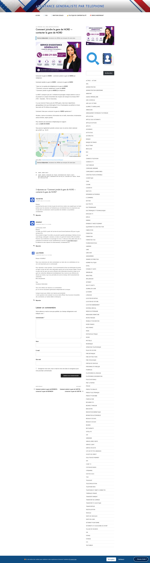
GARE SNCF (45, 172)
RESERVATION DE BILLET (58, 176)
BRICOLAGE (89, 149)
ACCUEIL (38, 15)
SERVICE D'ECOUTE (91, 448)
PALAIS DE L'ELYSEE (91, 350)
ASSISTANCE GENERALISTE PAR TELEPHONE (70, 6)
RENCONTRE (89, 409)
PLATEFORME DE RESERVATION (94, 376)
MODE (87, 331)
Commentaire (40, 317)
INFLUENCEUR (89, 279)
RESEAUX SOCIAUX (91, 418)
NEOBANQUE (89, 344)
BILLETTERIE (89, 145)
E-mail (38, 350)
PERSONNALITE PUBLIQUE (93, 366)
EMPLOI (88, 217)
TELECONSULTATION (91, 483)
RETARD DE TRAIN (70, 176)
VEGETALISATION (90, 509)
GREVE (44, 175)
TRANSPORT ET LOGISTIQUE (93, 503)
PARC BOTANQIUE (90, 353)
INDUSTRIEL (89, 275)
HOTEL (88, 266)
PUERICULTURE (90, 399)
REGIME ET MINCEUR (91, 405)
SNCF (39, 94)
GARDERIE (88, 246)
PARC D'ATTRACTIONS (91, 357)
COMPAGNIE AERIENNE (92, 168)
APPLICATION (89, 116)
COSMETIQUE (89, 178)
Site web (38, 359)
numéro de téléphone (49, 86)
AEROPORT (89, 93)
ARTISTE (88, 126)
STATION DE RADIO (91, 467)
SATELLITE (89, 431)
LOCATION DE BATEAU (92, 298)
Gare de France (50, 160)
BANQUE (88, 139)
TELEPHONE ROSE (90, 487)
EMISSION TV (89, 214)
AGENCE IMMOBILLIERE (92, 97)
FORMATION (89, 236)
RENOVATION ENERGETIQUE (93, 412)
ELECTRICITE (89, 204)
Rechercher (108, 73)
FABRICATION (89, 230)
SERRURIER (89, 438)
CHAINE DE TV (89, 162)
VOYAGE (88, 535)
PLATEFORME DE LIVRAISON (93, 373)
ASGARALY (39, 222)
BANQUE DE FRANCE (91, 142)
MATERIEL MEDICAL (91, 308)
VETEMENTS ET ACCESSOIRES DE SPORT (97, 526)
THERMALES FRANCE (91, 493)
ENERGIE (88, 220)
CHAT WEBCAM (90, 165)
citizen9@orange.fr (72, 240)
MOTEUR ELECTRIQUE (92, 334)
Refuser (121, 559)
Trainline (44, 160)
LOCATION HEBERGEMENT (93, 305)
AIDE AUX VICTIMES (91, 103)
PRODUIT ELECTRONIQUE (92, 392)
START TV (88, 464)
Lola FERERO (40, 253)
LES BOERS (89, 292)
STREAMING (89, 470)
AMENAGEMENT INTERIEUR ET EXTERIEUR (97, 113)
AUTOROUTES (89, 136)
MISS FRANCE (89, 327)
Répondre (38, 215)
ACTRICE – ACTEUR (91, 80)
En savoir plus (71, 38)
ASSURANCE (89, 129)
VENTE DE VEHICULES (91, 516)
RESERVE (88, 425)
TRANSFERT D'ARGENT (92, 496)
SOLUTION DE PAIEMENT (92, 457)
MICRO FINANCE (90, 324)
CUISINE (88, 184)
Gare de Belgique (59, 160)
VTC (87, 542)
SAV (87, 435)
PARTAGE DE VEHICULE (92, 363)
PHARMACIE (89, 370)
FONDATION (89, 233)
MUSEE (88, 337)
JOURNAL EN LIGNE (91, 288)
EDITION (88, 201)
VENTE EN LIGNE (90, 519)
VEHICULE (88, 513)
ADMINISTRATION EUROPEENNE (94, 90)
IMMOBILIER (89, 272)
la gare (65, 82)
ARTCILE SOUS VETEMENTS (93, 119)
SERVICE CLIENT (90, 444)
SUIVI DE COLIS (90, 474)
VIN (87, 532)
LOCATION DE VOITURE (92, 301)
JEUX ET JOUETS (90, 285)
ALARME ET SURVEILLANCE (93, 106)
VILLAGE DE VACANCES (92, 529)
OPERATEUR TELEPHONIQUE (93, 347)
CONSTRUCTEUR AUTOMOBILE (94, 175)
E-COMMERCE (89, 197)
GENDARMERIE (90, 256)
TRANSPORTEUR (90, 506)
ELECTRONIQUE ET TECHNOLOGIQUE (95, 210)
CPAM (87, 181)
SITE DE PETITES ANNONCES (93, 451)
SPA (87, 461)
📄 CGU (45, 15)
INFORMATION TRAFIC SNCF (66, 175)
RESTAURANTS (90, 428)
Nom (37, 341)
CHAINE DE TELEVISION (92, 158)
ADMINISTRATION (90, 87)
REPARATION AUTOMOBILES (93, 415)
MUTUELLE (89, 340)
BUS (87, 152)
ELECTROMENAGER (91, 207)
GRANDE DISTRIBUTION (92, 259)
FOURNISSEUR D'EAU (91, 243)
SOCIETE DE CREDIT (91, 454)
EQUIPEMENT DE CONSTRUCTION (95, 227)
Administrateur (54, 26)
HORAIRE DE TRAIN (51, 175)
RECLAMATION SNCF (44, 176)
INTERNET (88, 282)
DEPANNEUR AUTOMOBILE (93, 194)
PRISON (88, 386)
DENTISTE (88, 191)
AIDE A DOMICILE (90, 100)
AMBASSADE (89, 110)
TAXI (87, 477)
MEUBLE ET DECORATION (92, 321)
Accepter (111, 559)
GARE (39, 172)
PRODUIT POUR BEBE (91, 396)
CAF (87, 155)
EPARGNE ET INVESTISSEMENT (94, 223)
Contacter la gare (41, 76)
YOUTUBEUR (89, 545)
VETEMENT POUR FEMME (92, 522)
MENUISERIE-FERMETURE (92, 314)
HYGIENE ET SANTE (91, 269)
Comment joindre (41, 82)
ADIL (87, 84)
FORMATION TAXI (90, 240)
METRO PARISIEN (90, 318)
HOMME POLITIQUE (91, 262)
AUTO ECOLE (89, 132)
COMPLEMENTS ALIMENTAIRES (94, 171)
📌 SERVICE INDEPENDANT (97, 15)
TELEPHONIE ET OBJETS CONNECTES (96, 490)
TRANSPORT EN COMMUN (93, 500)
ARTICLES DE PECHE (91, 123)
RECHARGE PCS (90, 402)
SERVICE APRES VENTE (92, 441)
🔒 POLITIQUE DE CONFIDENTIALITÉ (76, 15)
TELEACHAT (89, 480)
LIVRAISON (89, 295)
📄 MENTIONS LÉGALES (57, 15)
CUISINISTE (89, 188)
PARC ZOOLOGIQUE (91, 360)
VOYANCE (88, 539)
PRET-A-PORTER (90, 383)
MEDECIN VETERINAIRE (92, 311)
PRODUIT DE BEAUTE (91, 389)
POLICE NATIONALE (91, 379)
